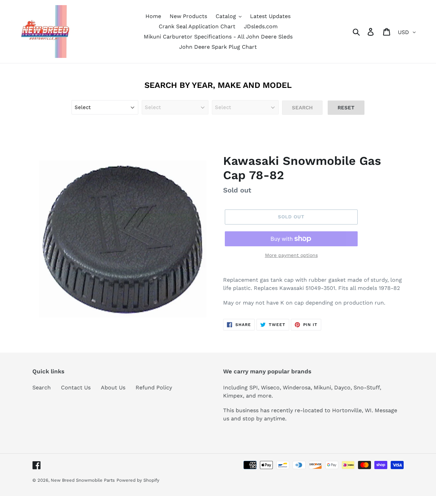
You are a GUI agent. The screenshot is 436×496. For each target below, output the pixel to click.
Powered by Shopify (137, 480)
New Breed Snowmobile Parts (83, 480)
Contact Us (76, 387)
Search (41, 387)
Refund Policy (154, 387)
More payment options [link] (291, 255)
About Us (113, 387)
